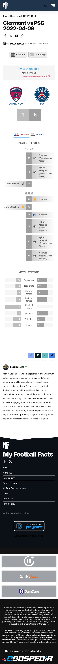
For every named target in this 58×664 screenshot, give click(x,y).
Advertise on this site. (29, 535)
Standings (40, 54)
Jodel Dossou (12, 183)
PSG (41, 104)
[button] (40, 5)
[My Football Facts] (5, 5)
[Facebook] (5, 461)
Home (6, 15)
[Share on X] (11, 35)
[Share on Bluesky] (16, 35)
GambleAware (29, 624)
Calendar (21, 54)
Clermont (16, 104)
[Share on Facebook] (5, 35)
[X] (10, 461)
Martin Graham (17, 43)
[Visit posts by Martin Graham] (4, 43)
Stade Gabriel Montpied (35, 76)
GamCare (44, 624)
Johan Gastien (11, 207)
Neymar (43, 155)
